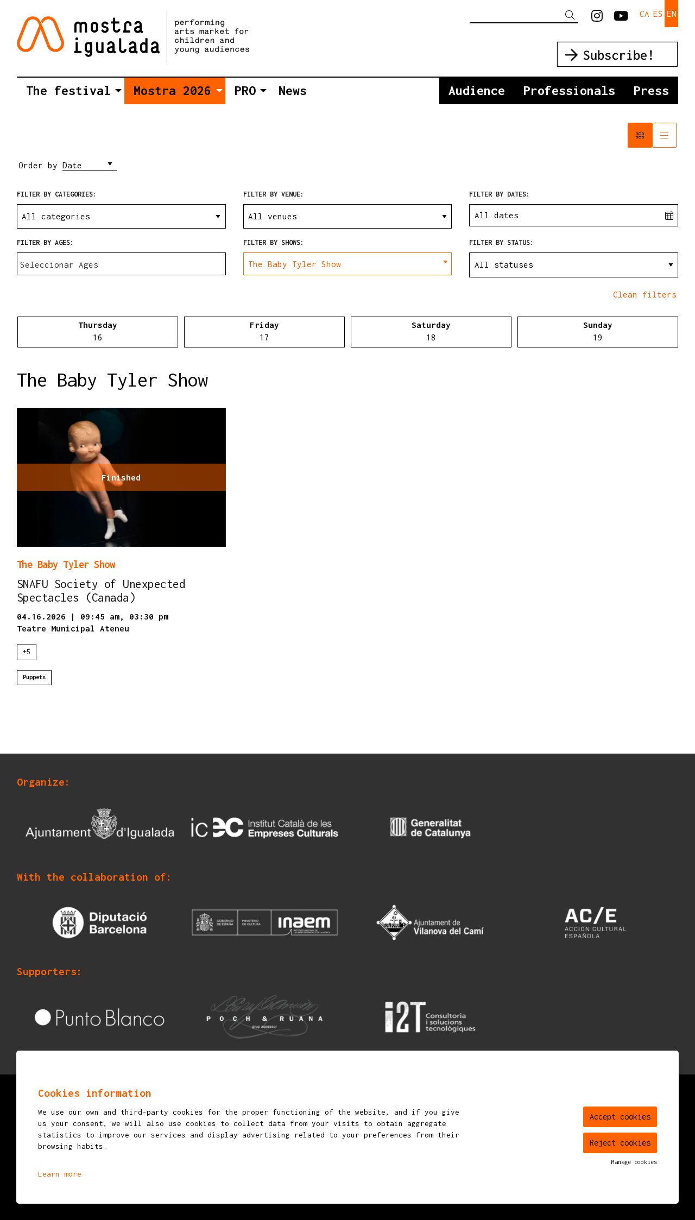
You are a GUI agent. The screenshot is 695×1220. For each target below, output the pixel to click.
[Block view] (640, 135)
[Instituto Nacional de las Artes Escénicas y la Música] (265, 921)
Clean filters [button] (645, 294)
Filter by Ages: (45, 242)
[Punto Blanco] (100, 1016)
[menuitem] (597, 16)
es (658, 13)
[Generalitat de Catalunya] (430, 827)
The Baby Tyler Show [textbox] (294, 264)
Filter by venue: (273, 194)
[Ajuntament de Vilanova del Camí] (430, 921)
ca (644, 13)
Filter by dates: (499, 194)
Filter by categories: (57, 194)
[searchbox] (121, 265)
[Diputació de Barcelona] (100, 921)
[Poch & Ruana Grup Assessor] (265, 1016)
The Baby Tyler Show (66, 564)
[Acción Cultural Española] (595, 921)
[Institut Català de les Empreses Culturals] (265, 827)
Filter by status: (501, 242)
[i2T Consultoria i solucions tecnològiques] (430, 1016)
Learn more (59, 1174)
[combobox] (121, 263)
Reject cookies (620, 1142)
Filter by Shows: (273, 242)
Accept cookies (620, 1116)
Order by (38, 165)
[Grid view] (664, 135)
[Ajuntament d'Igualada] (100, 827)
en (672, 13)
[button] (571, 15)
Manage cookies (634, 1162)
